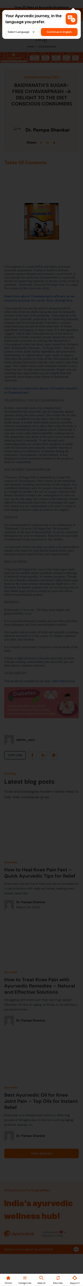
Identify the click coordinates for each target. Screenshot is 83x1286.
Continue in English (59, 32)
